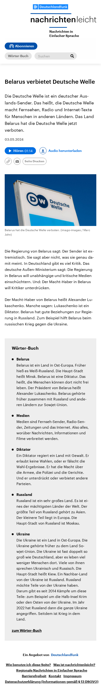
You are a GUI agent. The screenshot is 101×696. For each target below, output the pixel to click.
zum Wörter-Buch (27, 631)
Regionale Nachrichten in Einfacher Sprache (51, 670)
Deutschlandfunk (64, 654)
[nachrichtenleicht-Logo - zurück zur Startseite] (63, 20)
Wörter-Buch (18, 56)
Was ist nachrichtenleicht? (74, 664)
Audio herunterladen (65, 150)
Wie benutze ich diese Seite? (28, 664)
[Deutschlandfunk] (50, 6)
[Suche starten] (72, 55)
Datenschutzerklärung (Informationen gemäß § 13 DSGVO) (51, 681)
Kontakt (55, 676)
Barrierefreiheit (34, 676)
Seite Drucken (34, 161)
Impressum (72, 676)
